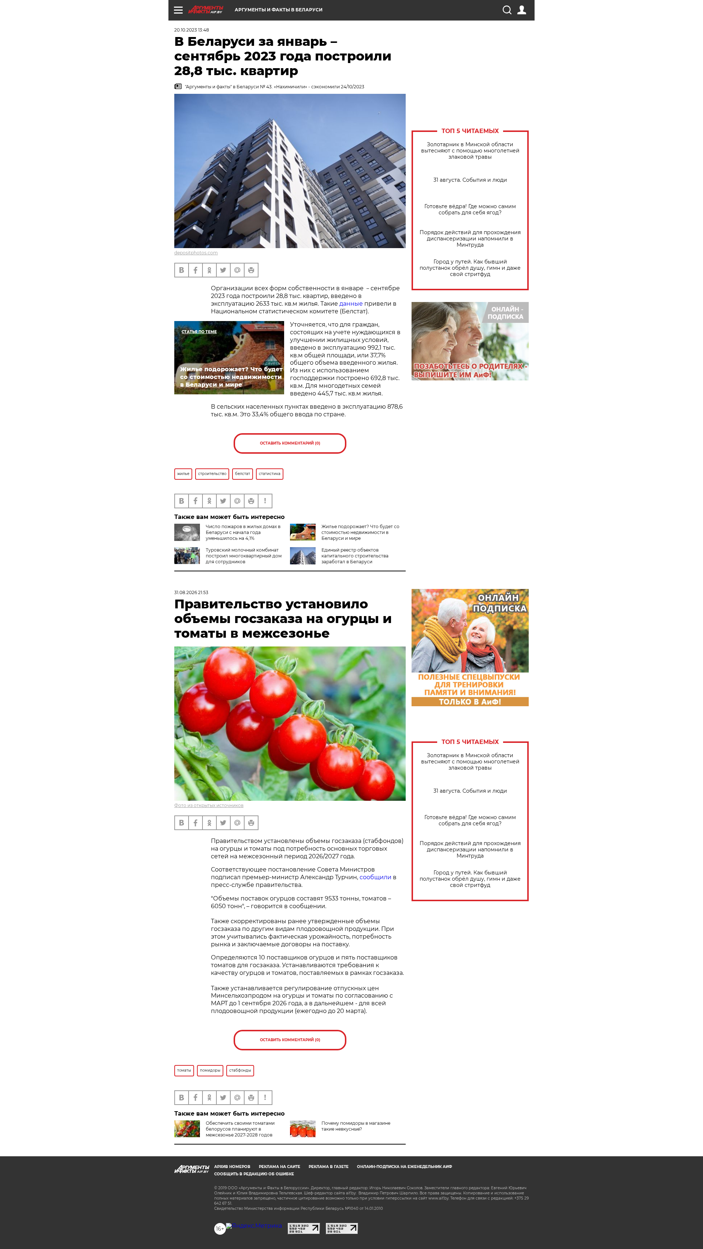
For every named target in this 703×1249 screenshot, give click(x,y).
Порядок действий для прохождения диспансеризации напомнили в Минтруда (470, 238)
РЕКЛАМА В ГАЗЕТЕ (329, 1166)
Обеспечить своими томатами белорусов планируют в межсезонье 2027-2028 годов (240, 1129)
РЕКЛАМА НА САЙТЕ (279, 1166)
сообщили (375, 877)
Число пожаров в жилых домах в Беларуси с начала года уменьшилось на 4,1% (243, 532)
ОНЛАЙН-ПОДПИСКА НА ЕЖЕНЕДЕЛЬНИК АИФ (404, 1166)
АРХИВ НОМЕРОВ (232, 1166)
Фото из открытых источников (208, 805)
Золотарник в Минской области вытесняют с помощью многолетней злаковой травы (470, 150)
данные (351, 303)
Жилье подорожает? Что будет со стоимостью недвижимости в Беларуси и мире (360, 532)
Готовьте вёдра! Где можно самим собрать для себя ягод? (470, 209)
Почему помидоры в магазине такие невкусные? (355, 1126)
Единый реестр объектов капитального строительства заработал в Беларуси (354, 555)
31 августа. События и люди (470, 180)
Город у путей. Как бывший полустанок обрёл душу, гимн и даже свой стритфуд (470, 268)
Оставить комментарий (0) (290, 443)
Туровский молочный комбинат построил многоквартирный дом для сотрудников (244, 555)
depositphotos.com (196, 252)
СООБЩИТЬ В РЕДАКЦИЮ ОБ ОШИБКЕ (254, 1174)
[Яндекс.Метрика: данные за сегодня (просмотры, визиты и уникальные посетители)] (254, 1226)
